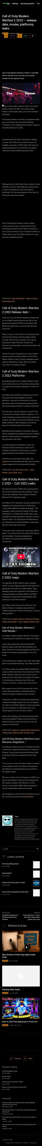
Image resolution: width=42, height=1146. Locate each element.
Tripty (16, 816)
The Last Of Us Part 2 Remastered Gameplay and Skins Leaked (19, 1125)
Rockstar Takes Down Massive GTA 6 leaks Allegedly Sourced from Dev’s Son (18, 1104)
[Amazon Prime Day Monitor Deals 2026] (36, 892)
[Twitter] (25, 1058)
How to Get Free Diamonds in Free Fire (19, 1021)
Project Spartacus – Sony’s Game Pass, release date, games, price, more (31, 917)
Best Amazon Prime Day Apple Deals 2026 (18, 956)
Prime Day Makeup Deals (10, 864)
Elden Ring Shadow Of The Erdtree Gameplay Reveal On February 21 (19, 1111)
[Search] (37, 849)
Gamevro (30, 797)
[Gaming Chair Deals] (21, 976)
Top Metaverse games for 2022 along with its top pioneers (10, 917)
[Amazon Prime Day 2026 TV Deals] (36, 883)
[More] (32, 36)
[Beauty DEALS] (36, 874)
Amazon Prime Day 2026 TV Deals (13, 882)
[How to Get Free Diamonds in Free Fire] (21, 1008)
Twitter (30, 1059)
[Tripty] (7, 828)
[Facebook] (11, 1058)
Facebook (18, 1059)
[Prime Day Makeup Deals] (36, 864)
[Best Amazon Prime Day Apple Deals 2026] (21, 941)
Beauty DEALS (7, 873)
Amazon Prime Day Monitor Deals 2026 (15, 892)
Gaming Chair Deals (11, 989)
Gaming (5, 33)
